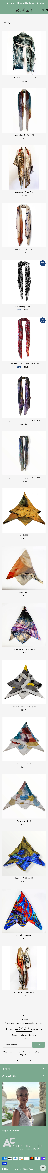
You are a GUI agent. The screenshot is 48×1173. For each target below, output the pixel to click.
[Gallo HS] (24, 510)
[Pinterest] (30, 1061)
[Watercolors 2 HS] (24, 796)
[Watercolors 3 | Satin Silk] (24, 110)
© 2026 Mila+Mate (10, 1169)
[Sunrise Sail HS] (24, 568)
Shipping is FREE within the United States (24, 3)
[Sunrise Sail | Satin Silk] (24, 225)
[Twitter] (26, 1061)
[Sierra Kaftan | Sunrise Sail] (24, 968)
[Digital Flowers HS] (24, 911)
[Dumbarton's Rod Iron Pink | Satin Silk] (24, 396)
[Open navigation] (6, 10)
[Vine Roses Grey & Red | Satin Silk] (24, 339)
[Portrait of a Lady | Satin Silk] (24, 53)
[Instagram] (21, 1061)
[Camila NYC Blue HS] (24, 853)
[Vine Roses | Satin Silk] (24, 282)
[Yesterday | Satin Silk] (24, 167)
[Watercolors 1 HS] (24, 739)
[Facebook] (17, 1061)
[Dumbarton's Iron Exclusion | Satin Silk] (24, 453)
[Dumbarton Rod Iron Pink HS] (24, 625)
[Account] (43, 10)
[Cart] (47, 10)
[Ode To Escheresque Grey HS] (24, 682)
